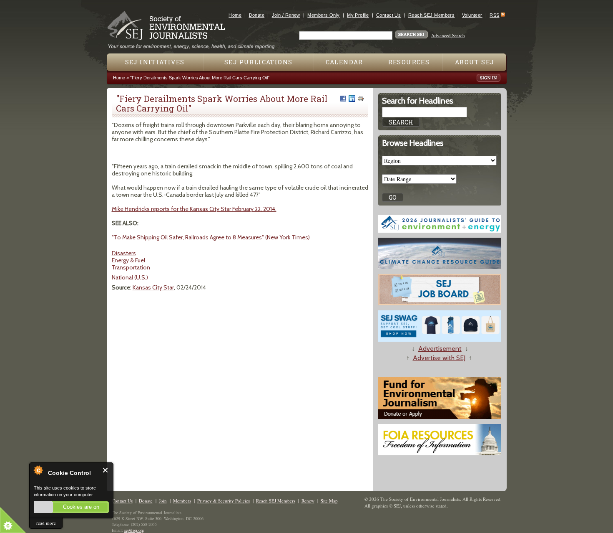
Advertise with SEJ (439, 358)
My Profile (358, 15)
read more (46, 523)
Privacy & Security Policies (223, 500)
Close (105, 470)
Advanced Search (448, 35)
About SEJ (475, 62)
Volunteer (472, 15)
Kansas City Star (153, 287)
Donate (257, 15)
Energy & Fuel (128, 260)
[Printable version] (360, 98)
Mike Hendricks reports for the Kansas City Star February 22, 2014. (194, 209)
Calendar (344, 62)
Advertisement (440, 349)
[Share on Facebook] (343, 98)
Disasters (124, 253)
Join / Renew (286, 15)
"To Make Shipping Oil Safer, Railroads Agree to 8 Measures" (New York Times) (211, 237)
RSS (494, 15)
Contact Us (388, 15)
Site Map (329, 500)
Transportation (131, 267)
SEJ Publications (258, 62)
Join (163, 500)
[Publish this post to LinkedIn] (352, 98)
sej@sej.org (134, 530)
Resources (409, 62)
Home (235, 15)
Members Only (323, 15)
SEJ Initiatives (155, 62)
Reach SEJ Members (431, 15)
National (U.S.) (130, 277)
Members (182, 500)
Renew (307, 500)
